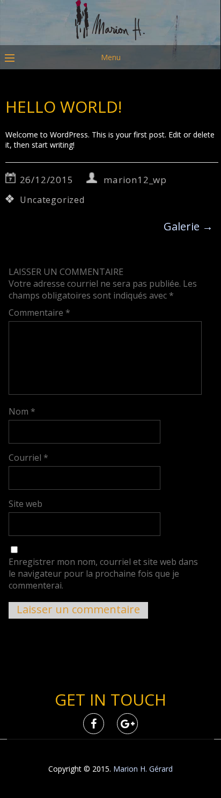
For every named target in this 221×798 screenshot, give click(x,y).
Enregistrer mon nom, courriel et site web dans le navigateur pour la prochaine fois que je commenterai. (103, 573)
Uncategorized (52, 200)
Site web (25, 504)
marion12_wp (135, 179)
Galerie (188, 226)
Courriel (28, 457)
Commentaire (39, 312)
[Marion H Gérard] (110, 37)
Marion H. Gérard (143, 769)
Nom (22, 411)
